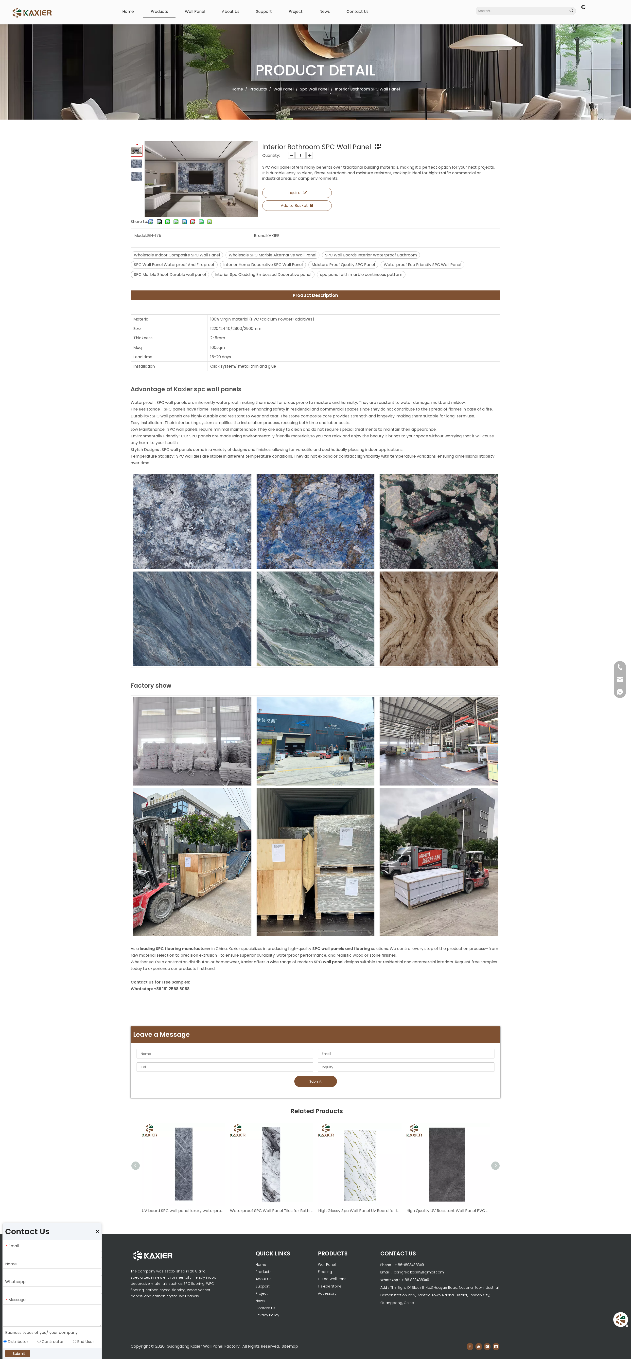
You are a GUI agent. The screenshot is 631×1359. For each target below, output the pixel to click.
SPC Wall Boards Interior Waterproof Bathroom (371, 255)
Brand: (260, 235)
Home (261, 1264)
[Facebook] (470, 1346)
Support (263, 1286)
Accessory (327, 1293)
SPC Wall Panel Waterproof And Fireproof (174, 265)
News (260, 1300)
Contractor (52, 1341)
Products (263, 1271)
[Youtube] (478, 1346)
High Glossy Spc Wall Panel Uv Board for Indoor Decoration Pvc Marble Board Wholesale (360, 1211)
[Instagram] (487, 1346)
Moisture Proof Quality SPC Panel (343, 265)
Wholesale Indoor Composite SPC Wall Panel (177, 255)
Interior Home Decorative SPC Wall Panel (263, 265)
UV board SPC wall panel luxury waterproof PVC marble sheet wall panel (183, 1211)
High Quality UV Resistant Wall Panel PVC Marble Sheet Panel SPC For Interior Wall (448, 1211)
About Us (263, 1278)
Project (262, 1293)
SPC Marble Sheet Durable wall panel (170, 274)
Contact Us (265, 1307)
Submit (315, 1081)
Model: (140, 235)
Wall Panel (327, 1264)
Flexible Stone (329, 1286)
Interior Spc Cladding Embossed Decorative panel (263, 274)
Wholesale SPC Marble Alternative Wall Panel (272, 255)
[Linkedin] (496, 1346)
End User (85, 1341)
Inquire (293, 193)
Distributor (17, 1341)
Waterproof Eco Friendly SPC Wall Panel (422, 265)
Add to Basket (294, 205)
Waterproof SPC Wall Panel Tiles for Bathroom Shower (271, 1211)
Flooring (325, 1271)
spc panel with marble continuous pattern (361, 274)
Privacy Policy (267, 1315)
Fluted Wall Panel (332, 1278)
